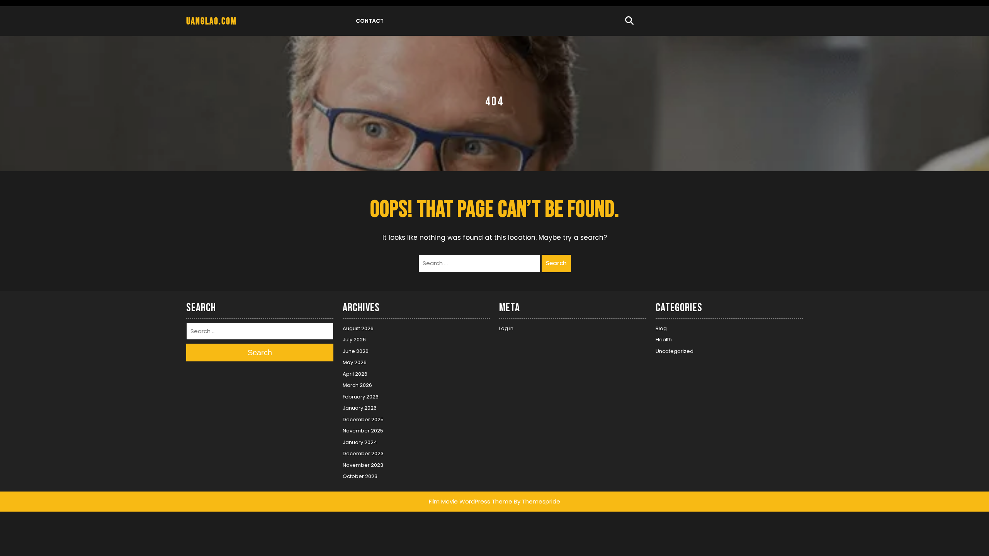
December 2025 (363, 419)
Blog (661, 328)
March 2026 (357, 385)
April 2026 (355, 374)
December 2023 (363, 453)
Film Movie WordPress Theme (470, 501)
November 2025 (363, 430)
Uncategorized (674, 351)
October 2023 (360, 476)
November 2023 (363, 465)
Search (556, 263)
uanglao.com (211, 21)
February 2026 (361, 396)
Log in (506, 328)
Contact (370, 21)
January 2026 (360, 408)
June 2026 (356, 351)
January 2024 (360, 442)
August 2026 (358, 328)
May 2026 (355, 362)
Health (664, 339)
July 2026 (354, 339)
